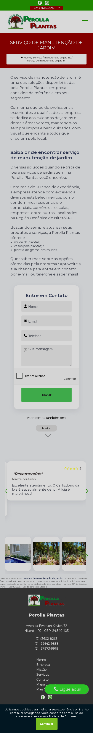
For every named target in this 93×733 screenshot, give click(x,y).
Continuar (46, 723)
